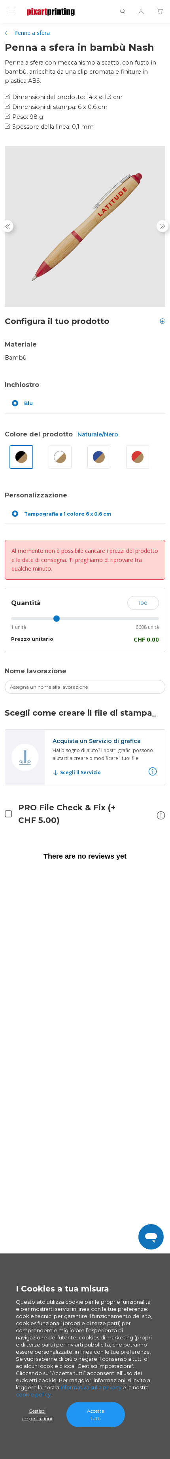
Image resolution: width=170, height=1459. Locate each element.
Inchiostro (22, 385)
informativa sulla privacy (90, 1387)
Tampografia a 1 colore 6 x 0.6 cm (67, 514)
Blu (28, 403)
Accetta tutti (95, 1414)
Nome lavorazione (35, 671)
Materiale (21, 344)
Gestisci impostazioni (37, 1414)
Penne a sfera (32, 32)
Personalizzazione (36, 495)
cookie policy (33, 1394)
